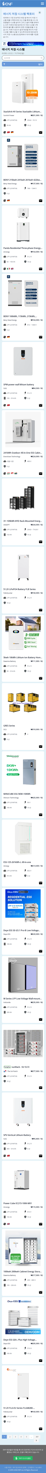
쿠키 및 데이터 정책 (19, 1467)
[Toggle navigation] (42, 2)
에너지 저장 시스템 (13, 49)
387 (37, 1437)
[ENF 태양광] (7, 4)
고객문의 (31, 1467)
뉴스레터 (39, 1467)
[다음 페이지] (36, 1440)
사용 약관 (7, 1467)
